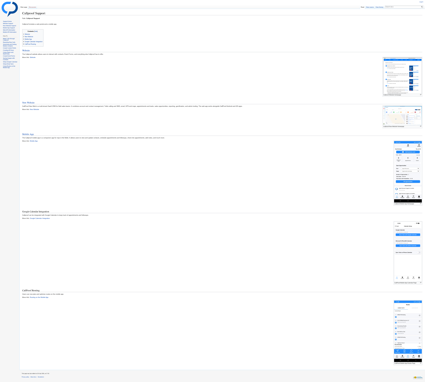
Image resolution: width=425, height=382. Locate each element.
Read (362, 7)
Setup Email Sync (8, 64)
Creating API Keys (8, 50)
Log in (421, 2)
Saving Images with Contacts (9, 59)
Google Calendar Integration (40, 218)
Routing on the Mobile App (39, 297)
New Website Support (9, 26)
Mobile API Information (9, 32)
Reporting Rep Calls (9, 42)
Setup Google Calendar (10, 62)
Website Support (8, 23)
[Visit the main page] (10, 9)
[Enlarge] (421, 94)
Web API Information (9, 30)
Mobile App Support (9, 28)
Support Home (7, 21)
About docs (33, 377)
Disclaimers (41, 377)
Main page (23, 7)
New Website (28, 102)
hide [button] (36, 31)
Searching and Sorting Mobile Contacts (9, 45)
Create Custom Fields (9, 48)
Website (26, 50)
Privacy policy (25, 377)
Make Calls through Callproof (9, 39)
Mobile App (28, 134)
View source (370, 7)
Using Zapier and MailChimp (8, 53)
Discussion (32, 7)
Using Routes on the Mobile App (9, 66)
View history (379, 7)
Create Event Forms (9, 56)
